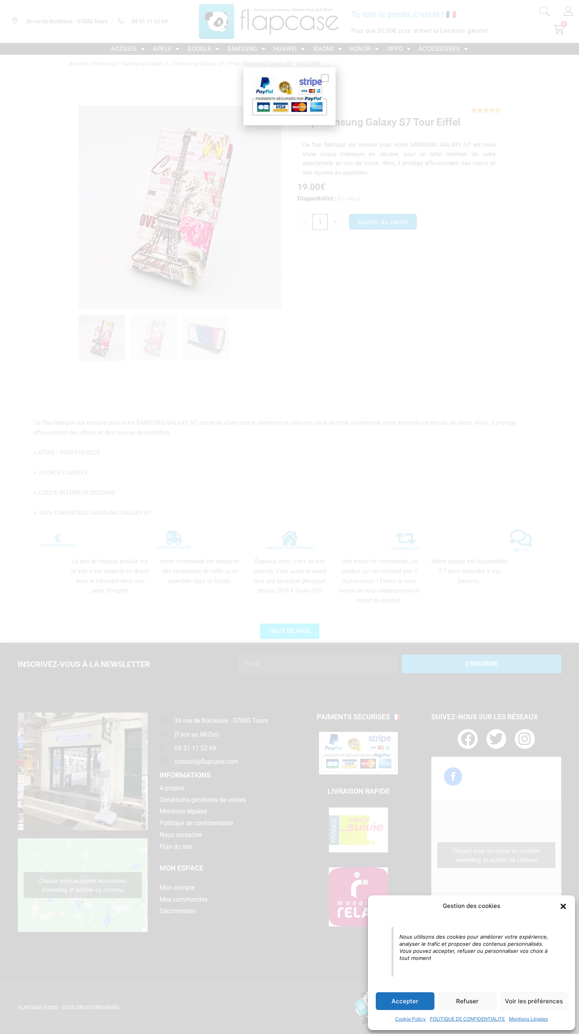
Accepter (405, 1001)
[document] (289, 517)
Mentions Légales (528, 1019)
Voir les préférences (534, 1001)
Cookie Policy (410, 1019)
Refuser (467, 1001)
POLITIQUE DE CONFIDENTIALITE (467, 1019)
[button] (563, 906)
